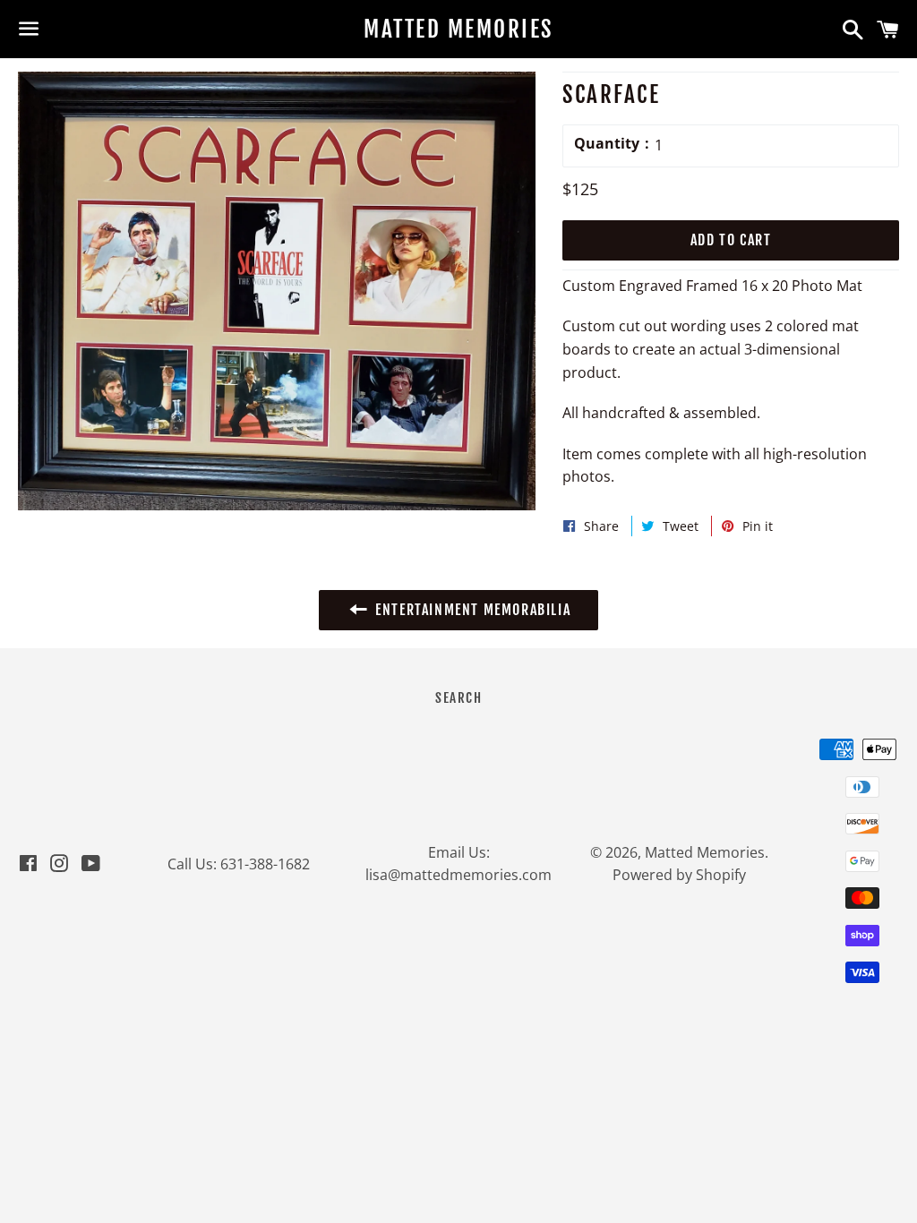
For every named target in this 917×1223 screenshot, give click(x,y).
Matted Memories (458, 29)
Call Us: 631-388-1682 (238, 864)
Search (458, 697)
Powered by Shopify (679, 875)
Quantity (606, 143)
